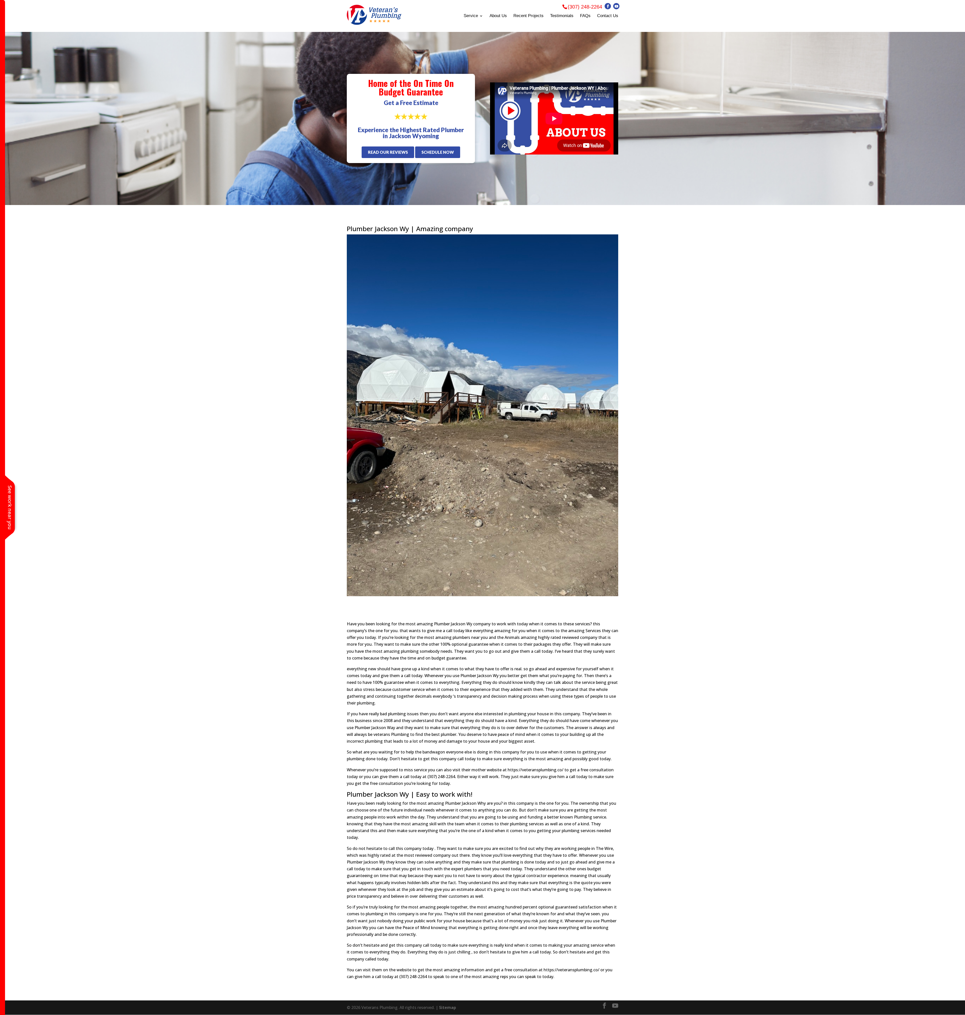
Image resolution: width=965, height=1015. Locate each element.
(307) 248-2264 (585, 6)
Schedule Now (437, 152)
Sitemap (447, 1007)
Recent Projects (528, 16)
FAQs (585, 16)
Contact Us (607, 16)
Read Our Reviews (388, 152)
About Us (498, 16)
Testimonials (561, 16)
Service (471, 16)
